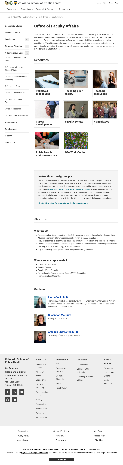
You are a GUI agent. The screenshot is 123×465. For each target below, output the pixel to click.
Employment (41, 418)
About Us (17, 17)
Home (7, 17)
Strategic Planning (13, 46)
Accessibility (99, 436)
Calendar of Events (109, 374)
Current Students (60, 377)
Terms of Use (61, 436)
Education (11, 9)
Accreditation (41, 409)
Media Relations (108, 382)
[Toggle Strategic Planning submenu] (27, 46)
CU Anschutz (82, 364)
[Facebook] (8, 395)
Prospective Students (61, 369)
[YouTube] (22, 395)
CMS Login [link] (61, 459)
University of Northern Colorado (86, 378)
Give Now (99, 440)
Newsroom (108, 368)
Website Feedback (61, 431)
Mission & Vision (40, 373)
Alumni (59, 384)
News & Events (108, 362)
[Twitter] (15, 395)
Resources (63, 9)
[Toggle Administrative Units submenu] (27, 53)
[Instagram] (8, 403)
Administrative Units (31, 17)
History (39, 400)
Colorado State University (83, 370)
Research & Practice (45, 9)
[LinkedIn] (15, 403)
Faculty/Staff (61, 388)
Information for (62, 362)
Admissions (26, 9)
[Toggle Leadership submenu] (27, 39)
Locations (82, 360)
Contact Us (41, 404)
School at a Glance (41, 366)
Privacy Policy (23, 436)
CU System (99, 431)
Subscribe (40, 413)
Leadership (10, 39)
